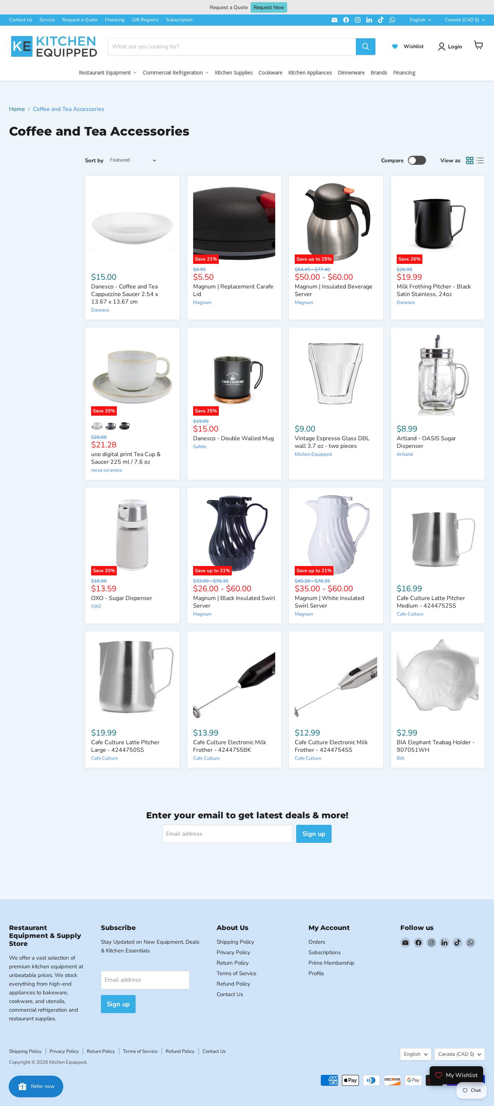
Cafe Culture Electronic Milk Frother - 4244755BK (229, 746)
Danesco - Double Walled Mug (233, 438)
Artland (405, 454)
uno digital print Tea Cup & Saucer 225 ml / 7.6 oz (126, 458)
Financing (115, 20)
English (417, 20)
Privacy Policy (233, 952)
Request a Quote (80, 20)
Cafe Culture (410, 614)
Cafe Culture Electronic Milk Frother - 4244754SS (331, 746)
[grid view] (470, 160)
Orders (316, 942)
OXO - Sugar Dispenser (121, 598)
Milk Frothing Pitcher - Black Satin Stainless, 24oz (434, 290)
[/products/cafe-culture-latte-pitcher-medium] (438, 534)
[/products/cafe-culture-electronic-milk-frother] (234, 678)
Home (17, 109)
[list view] (480, 160)
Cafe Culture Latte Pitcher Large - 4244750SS (125, 746)
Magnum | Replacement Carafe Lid (233, 290)
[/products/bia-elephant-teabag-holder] (438, 678)
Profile (316, 973)
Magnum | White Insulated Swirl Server (329, 602)
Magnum (202, 302)
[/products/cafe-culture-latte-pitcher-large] (132, 678)
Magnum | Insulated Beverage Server (333, 290)
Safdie (199, 446)
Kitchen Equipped (313, 454)
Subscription (179, 20)
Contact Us (20, 20)
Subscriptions (324, 952)
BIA (400, 758)
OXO (96, 606)
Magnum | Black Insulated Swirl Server (234, 602)
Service (47, 20)
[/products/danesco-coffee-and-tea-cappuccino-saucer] (132, 223)
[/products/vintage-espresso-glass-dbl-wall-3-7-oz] (336, 374)
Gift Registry (145, 20)
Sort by (94, 160)
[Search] (365, 46)
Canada (462, 20)
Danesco (100, 310)
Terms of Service (236, 973)
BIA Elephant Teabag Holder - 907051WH (436, 746)
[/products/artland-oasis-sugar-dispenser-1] (438, 374)
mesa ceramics (106, 470)
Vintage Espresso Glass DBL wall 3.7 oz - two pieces (332, 442)
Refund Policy (233, 983)
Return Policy (233, 962)
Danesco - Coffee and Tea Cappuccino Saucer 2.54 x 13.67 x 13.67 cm (124, 294)
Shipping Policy (235, 942)
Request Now (269, 7)
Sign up (313, 834)
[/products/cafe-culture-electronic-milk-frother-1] (336, 678)
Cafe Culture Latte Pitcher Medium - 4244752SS (431, 602)
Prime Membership (331, 962)
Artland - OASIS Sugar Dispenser (426, 442)
